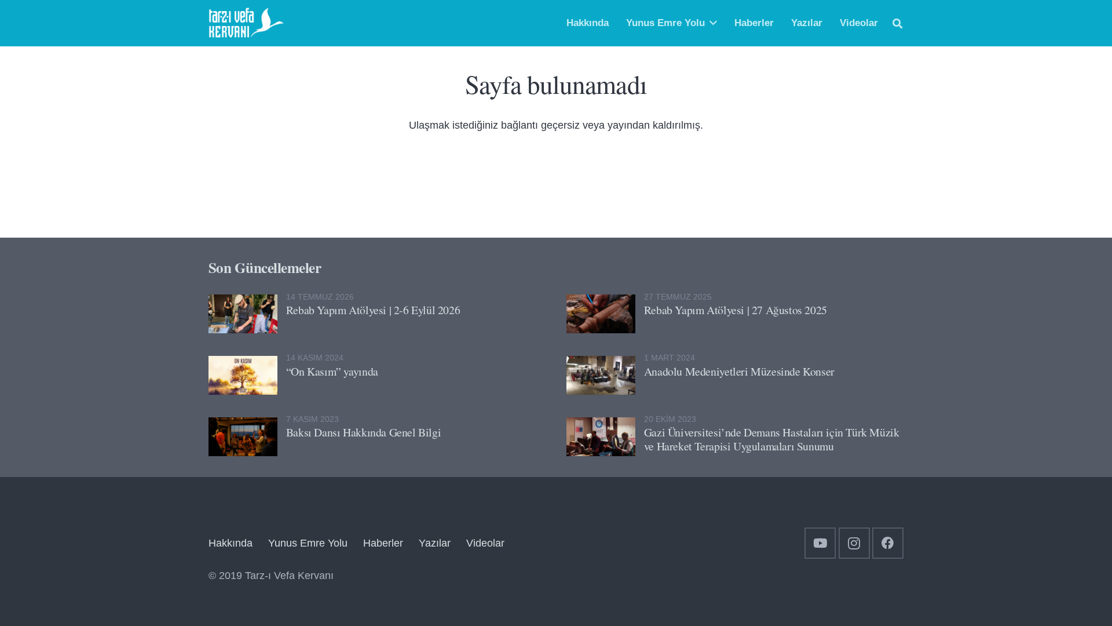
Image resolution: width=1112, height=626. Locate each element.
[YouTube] (820, 543)
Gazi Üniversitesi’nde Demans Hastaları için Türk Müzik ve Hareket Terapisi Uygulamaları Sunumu (771, 439)
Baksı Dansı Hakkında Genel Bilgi (363, 432)
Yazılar (435, 543)
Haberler (383, 543)
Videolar (485, 543)
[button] (713, 23)
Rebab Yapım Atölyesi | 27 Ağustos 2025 (735, 310)
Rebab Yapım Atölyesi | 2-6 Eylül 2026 (373, 310)
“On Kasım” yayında (332, 371)
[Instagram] (854, 543)
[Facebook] (888, 543)
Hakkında (231, 543)
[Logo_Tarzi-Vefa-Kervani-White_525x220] (246, 23)
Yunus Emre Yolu (308, 543)
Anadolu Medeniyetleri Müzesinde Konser (739, 371)
